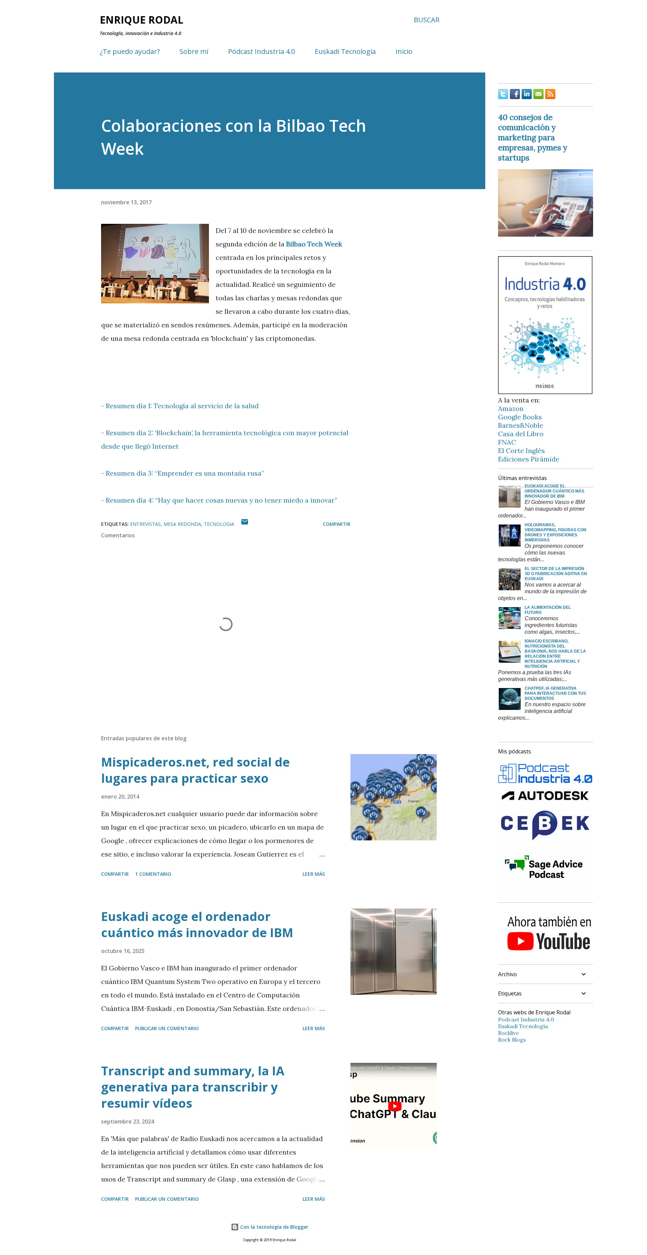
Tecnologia (219, 524)
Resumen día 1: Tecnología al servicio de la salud (182, 405)
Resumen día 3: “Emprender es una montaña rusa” (185, 473)
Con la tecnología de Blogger (273, 1227)
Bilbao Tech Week (314, 244)
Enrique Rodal (141, 20)
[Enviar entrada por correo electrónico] (245, 524)
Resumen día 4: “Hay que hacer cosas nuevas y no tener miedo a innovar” (221, 500)
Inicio (404, 51)
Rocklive (508, 1032)
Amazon (511, 408)
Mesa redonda (182, 524)
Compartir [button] (336, 524)
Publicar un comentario (167, 1028)
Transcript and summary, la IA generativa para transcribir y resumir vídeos (192, 1087)
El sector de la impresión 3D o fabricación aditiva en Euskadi (556, 573)
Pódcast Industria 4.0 (261, 51)
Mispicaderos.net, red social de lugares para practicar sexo (195, 770)
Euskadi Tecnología (345, 51)
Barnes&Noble (520, 425)
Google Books (520, 417)
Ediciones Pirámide (528, 459)
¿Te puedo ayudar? (130, 51)
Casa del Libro (521, 433)
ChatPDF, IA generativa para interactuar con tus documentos (555, 693)
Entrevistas (145, 524)
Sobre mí (194, 51)
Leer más (314, 874)
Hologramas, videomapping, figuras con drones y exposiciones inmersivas (555, 532)
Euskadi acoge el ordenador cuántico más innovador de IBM (197, 924)
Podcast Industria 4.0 (526, 1019)
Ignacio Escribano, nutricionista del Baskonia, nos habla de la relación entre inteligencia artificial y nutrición (555, 654)
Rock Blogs (512, 1039)
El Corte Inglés (521, 450)
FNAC (507, 442)
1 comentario (153, 874)
